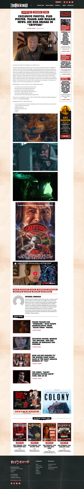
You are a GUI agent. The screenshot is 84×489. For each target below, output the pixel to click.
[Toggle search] (31, 5)
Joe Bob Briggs (41, 289)
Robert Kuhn (36, 291)
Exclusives (64, 78)
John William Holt (52, 289)
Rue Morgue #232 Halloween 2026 (19, 446)
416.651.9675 (15, 474)
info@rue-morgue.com (15, 477)
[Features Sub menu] (60, 5)
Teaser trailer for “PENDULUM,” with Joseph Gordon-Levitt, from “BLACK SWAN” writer (44, 325)
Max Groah (27, 291)
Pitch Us (50, 465)
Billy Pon (16, 289)
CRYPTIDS (33, 289)
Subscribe (58, 2)
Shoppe (64, 5)
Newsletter (70, 5)
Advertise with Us (52, 464)
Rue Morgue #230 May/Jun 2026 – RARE (49, 446)
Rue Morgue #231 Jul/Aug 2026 (34, 446)
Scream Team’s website (24, 98)
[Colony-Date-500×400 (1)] (57, 402)
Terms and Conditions (53, 467)
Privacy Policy (51, 468)
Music (62, 79)
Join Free (65, 136)
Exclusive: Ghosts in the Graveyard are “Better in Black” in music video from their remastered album (65, 87)
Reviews (63, 29)
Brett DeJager (24, 289)
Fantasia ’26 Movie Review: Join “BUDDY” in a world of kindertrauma (66, 64)
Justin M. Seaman (18, 291)
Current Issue (40, 5)
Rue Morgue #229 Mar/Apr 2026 (64, 446)
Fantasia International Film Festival (65, 27)
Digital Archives (49, 5)
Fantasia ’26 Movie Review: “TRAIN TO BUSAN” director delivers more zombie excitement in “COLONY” (65, 38)
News (66, 79)
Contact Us (38, 473)
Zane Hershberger (46, 291)
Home (37, 464)
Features (38, 468)
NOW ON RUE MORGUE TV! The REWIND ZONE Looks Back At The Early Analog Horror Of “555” (44, 358)
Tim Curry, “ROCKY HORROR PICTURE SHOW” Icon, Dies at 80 (43, 374)
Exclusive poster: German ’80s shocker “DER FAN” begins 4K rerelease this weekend (44, 341)
